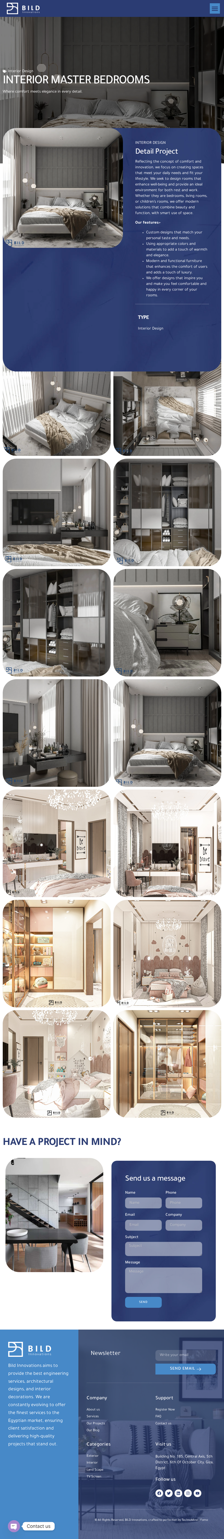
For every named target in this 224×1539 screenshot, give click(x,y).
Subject (131, 1237)
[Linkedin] (178, 1493)
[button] (215, 8)
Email (130, 1215)
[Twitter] (169, 1493)
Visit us (163, 1444)
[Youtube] (197, 1493)
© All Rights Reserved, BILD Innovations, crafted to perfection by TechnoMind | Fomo (151, 1520)
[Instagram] (188, 1493)
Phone (171, 1193)
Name (130, 1193)
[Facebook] (159, 1493)
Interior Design (20, 71)
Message (132, 1263)
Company (174, 1215)
